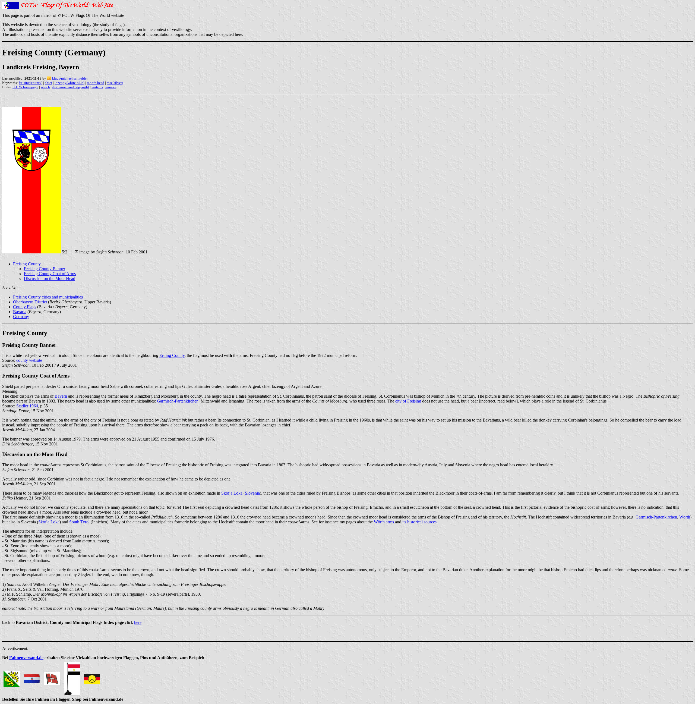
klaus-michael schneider (70, 78)
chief (48, 83)
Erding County (172, 355)
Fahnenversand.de (26, 657)
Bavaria (19, 311)
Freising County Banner (44, 268)
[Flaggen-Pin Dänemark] (51, 677)
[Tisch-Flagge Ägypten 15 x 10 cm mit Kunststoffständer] (71, 677)
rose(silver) (115, 83)
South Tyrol (79, 522)
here (137, 622)
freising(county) (30, 83)
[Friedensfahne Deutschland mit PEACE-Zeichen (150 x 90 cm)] (92, 677)
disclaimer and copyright (70, 87)
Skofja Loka (231, 493)
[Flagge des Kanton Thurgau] (11, 677)
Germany (21, 316)
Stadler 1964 (27, 406)
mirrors (110, 87)
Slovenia (252, 493)
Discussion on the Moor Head (49, 278)
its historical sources (419, 522)
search (45, 87)
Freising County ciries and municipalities (48, 297)
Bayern (61, 396)
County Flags (24, 306)
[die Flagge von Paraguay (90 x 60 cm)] (31, 677)
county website (29, 360)
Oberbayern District (30, 302)
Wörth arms (384, 522)
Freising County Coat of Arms (50, 273)
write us (97, 87)
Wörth (684, 517)
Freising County (27, 264)
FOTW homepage (25, 87)
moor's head (95, 83)
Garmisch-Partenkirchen (177, 401)
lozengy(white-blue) (69, 83)
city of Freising (408, 401)
